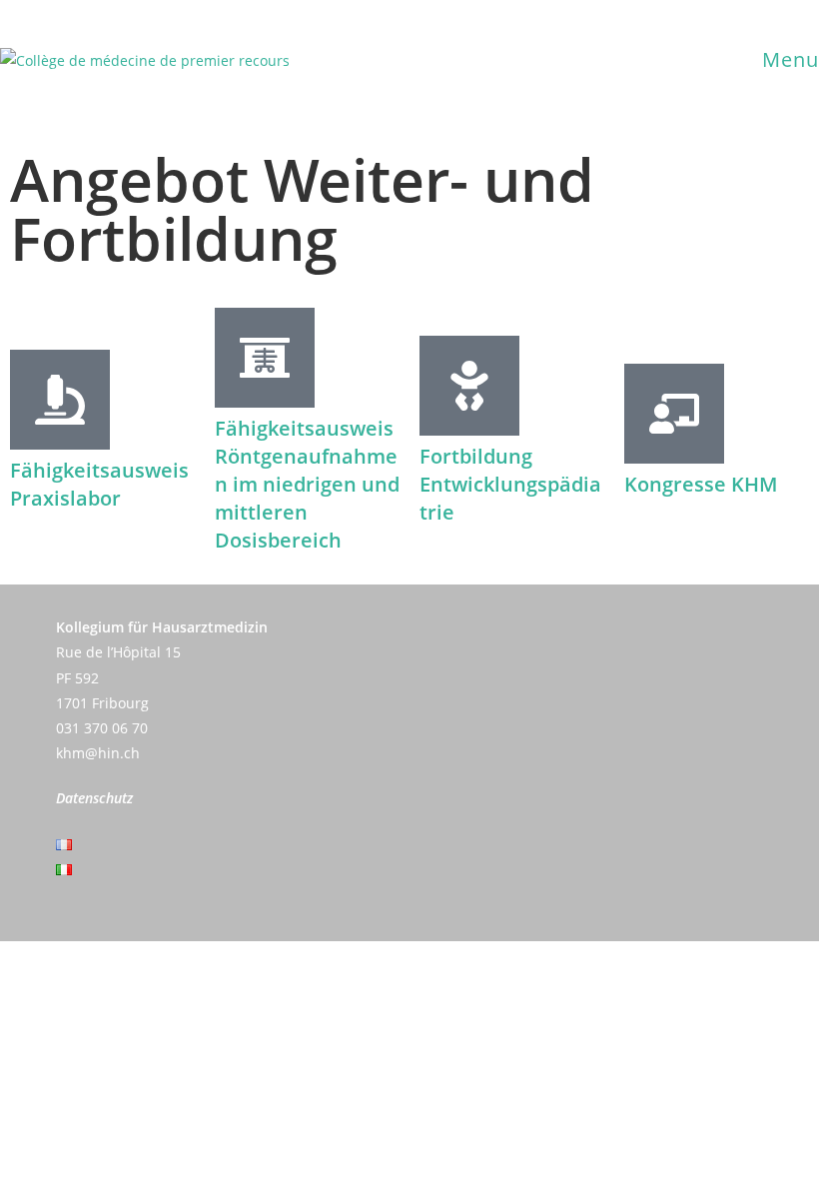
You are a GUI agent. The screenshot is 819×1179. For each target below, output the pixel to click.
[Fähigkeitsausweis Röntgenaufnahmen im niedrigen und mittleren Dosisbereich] (265, 358)
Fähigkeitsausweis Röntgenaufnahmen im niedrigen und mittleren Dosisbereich (307, 484)
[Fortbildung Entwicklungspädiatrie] (469, 386)
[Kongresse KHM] (674, 414)
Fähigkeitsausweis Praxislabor (99, 484)
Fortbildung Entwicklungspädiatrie (510, 484)
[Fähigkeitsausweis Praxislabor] (60, 400)
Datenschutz (94, 797)
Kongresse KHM (700, 484)
